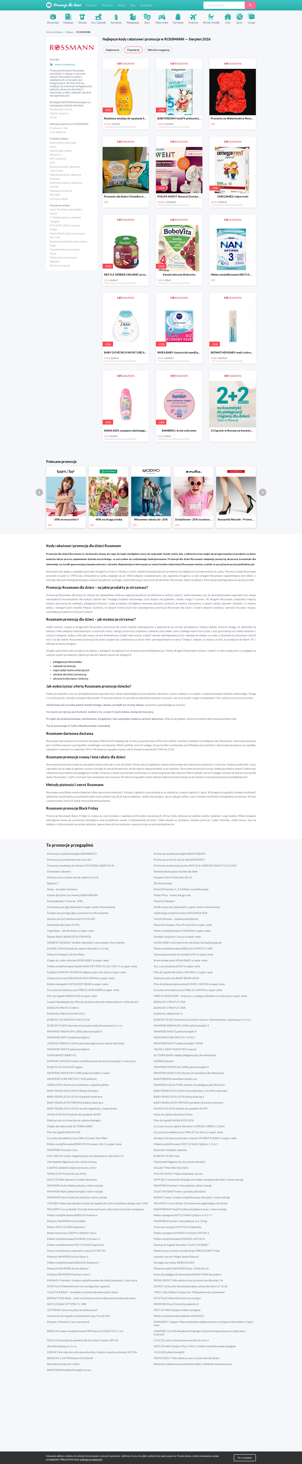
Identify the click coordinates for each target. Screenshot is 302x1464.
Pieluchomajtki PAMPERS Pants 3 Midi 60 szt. (181, 1268)
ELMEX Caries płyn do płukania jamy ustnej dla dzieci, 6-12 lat (191, 1286)
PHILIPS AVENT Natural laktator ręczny (178, 1173)
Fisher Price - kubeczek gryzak (172, 895)
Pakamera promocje (61, 190)
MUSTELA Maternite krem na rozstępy (177, 1298)
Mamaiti (54, 261)
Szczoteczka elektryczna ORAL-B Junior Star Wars (77, 1138)
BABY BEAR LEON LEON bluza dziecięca (179, 1096)
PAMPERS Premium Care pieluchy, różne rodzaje (183, 1185)
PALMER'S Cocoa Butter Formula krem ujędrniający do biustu (190, 1203)
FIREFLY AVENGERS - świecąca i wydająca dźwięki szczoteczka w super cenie (200, 995)
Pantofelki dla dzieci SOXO (63, 924)
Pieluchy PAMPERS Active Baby (66, 1221)
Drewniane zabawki (59, 871)
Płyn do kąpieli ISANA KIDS (63, 1132)
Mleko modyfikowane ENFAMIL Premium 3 (73, 1238)
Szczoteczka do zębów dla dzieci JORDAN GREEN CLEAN (189, 1126)
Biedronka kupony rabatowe (66, 182)
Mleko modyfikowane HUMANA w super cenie (182, 930)
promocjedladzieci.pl (242, 564)
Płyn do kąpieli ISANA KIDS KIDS (174, 1120)
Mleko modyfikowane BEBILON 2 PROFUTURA (183, 948)
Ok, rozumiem (245, 1457)
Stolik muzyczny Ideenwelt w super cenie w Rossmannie (187, 907)
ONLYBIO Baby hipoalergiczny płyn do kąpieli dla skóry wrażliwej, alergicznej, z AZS (97, 1203)
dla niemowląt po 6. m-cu (62, 1346)
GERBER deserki (164, 1061)
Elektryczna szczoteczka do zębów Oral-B (72, 877)
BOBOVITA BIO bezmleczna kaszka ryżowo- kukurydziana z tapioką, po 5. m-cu (202, 1019)
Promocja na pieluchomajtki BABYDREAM (179, 853)
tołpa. (53, 245)
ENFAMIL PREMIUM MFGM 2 (66, 1013)
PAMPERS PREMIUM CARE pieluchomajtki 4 (181, 1067)
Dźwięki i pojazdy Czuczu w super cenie (177, 936)
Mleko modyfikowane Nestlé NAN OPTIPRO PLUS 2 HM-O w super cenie (92, 966)
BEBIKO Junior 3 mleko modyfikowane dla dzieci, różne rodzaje (192, 1197)
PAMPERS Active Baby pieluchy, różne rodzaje (75, 1185)
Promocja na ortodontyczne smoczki (69, 859)
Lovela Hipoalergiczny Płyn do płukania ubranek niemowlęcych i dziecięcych (92, 1001)
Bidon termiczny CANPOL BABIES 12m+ (72, 1232)
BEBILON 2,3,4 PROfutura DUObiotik (70, 1358)
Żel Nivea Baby (163, 883)
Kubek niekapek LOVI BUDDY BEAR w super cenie (77, 984)
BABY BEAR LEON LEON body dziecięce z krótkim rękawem (191, 1090)
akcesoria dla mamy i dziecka (70, 678)
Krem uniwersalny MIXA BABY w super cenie (180, 960)
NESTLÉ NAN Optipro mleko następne (177, 1310)
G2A (52, 162)
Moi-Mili (55, 194)
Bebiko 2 (52, 883)
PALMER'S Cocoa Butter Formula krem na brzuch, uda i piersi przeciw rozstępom (95, 1209)
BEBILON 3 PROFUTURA (169, 1007)
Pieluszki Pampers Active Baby (65, 954)
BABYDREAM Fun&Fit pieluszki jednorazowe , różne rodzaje (190, 1209)
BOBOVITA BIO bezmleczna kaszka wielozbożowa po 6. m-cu (85, 1025)
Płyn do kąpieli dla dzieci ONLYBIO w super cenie (183, 972)
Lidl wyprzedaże (59, 198)
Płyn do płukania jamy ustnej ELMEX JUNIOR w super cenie (189, 984)
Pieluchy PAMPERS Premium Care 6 (68, 1274)
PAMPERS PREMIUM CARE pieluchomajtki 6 (74, 1031)
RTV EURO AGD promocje (65, 225)
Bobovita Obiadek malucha (170, 1150)
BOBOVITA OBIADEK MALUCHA (68, 1019)
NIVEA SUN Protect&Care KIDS (66, 1173)
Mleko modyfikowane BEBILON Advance (72, 1215)
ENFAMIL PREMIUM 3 (168, 1013)
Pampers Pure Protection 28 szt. (173, 877)
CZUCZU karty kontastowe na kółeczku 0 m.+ (181, 1340)
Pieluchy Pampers (164, 901)
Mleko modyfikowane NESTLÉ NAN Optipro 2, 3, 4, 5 (186, 1144)
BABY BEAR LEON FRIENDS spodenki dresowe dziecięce (188, 1102)
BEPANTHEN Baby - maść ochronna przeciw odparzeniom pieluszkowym (91, 1298)
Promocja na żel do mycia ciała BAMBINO (179, 859)
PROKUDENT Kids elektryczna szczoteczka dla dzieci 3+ (188, 1280)
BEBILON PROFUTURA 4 (63, 1007)
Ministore (55, 154)
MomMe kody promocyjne (65, 249)
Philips (53, 229)
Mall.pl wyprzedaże (61, 150)
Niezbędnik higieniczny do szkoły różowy (72, 1161)
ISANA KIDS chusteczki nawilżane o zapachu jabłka (78, 1084)
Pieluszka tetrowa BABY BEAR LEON (176, 978)
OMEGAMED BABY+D (61, 1055)
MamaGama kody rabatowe (65, 174)
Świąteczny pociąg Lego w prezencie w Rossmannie (77, 912)
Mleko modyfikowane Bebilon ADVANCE (179, 1315)
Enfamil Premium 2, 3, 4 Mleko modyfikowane (181, 889)
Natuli (53, 213)
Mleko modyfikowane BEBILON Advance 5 (73, 1262)
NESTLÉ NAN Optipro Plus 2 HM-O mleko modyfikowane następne (195, 1346)
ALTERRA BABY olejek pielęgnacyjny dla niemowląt (185, 1055)
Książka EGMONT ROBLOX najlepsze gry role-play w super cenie (86, 972)
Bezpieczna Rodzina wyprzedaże (68, 241)
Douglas (55, 221)
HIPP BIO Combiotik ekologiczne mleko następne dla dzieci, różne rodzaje (198, 1179)
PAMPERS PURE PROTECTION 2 (174, 1037)
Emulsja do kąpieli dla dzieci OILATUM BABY (181, 1244)
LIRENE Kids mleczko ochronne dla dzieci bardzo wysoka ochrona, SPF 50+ (92, 1352)
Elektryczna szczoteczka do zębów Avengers (74, 1120)
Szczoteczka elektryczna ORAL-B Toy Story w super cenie (188, 1132)
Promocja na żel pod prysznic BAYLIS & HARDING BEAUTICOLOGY (195, 865)
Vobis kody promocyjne (63, 142)
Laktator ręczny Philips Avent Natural (176, 1256)
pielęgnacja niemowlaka (67, 661)
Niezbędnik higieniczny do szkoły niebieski (179, 1161)
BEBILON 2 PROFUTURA (169, 1001)
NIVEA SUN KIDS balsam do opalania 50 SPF (181, 1108)
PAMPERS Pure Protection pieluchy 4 (176, 1304)
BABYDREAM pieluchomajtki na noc (69, 1369)
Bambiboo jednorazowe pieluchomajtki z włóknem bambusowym (193, 1364)
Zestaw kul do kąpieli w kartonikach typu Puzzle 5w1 (78, 1315)
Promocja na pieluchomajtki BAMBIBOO (72, 853)
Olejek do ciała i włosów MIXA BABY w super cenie (78, 960)
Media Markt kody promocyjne (67, 233)
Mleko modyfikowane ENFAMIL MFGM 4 (179, 1238)
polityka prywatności (91, 1459)
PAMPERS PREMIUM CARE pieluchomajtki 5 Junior (78, 1072)
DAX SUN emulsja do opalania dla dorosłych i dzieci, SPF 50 (82, 1340)
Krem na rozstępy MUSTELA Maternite (177, 1227)
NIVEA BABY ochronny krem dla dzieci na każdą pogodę (187, 942)
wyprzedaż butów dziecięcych (71, 670)
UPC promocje (58, 158)
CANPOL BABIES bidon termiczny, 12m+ (72, 1167)
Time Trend (56, 170)
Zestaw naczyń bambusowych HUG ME (71, 918)
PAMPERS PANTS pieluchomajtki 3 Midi (178, 1043)
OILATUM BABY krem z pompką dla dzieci (180, 1191)
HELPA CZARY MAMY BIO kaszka (175, 1049)
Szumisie (55, 178)
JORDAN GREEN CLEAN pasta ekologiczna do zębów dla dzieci (86, 1043)
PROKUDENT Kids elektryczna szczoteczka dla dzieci (187, 1358)
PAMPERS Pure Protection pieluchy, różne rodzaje (77, 1197)
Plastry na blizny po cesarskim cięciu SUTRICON (76, 1250)
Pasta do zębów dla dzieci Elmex (173, 1114)
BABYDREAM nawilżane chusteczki (175, 1078)
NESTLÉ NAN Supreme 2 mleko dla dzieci (72, 1179)
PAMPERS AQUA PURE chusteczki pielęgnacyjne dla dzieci (189, 1084)
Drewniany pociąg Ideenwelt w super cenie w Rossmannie (81, 907)
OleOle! (54, 186)
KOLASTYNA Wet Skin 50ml (171, 1167)
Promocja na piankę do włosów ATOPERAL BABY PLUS (80, 865)
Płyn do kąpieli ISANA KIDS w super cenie (72, 995)
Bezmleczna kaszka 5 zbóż (63, 1364)
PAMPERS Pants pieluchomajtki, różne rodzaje (75, 1191)
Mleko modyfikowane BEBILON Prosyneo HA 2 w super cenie (84, 1144)
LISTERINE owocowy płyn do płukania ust (72, 1310)
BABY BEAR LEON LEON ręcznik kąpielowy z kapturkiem (82, 1108)
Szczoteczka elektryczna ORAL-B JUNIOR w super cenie (188, 990)
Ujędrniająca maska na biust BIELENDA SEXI (180, 912)
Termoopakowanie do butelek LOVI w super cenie (183, 954)
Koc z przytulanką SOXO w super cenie (177, 966)
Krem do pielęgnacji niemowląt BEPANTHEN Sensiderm (187, 1274)
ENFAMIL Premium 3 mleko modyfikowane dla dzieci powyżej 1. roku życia (92, 1280)
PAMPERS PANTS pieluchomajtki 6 (68, 1049)
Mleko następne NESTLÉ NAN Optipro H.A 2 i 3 (183, 1215)
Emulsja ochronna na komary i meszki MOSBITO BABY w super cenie (195, 1138)
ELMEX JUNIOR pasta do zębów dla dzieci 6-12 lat (78, 948)
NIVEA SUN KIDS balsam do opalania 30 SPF (74, 1114)
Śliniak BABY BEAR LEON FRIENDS (69, 936)
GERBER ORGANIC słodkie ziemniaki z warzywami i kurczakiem (86, 942)
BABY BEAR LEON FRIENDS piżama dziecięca (75, 1102)
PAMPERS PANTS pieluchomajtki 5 (68, 1037)
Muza (53, 146)
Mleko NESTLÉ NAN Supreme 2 (66, 1227)
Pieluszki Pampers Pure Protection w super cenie (183, 924)
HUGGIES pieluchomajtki (169, 1352)
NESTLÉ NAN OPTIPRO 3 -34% (66, 1304)
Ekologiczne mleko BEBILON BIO (174, 1262)
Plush (53, 253)
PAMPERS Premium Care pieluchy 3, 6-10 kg (180, 1221)
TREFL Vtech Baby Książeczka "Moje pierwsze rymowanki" (189, 1292)
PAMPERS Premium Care (62, 1150)
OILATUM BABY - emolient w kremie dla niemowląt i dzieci (82, 1292)
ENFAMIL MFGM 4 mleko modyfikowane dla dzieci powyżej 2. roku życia (91, 1061)
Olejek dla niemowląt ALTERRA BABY (70, 1126)
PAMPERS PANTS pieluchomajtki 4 (175, 1031)
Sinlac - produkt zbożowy (62, 889)
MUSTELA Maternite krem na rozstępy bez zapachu (78, 1286)
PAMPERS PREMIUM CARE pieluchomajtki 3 (181, 1025)
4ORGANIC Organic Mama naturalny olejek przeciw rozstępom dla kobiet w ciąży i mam (204, 1323)
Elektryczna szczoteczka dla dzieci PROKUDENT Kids (187, 1250)
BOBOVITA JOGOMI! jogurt (65, 1067)
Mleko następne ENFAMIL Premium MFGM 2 (181, 1232)
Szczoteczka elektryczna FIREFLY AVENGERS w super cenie (83, 990)
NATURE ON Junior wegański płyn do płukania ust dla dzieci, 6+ (85, 1155)
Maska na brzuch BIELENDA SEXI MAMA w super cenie (80, 978)
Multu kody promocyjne (63, 257)
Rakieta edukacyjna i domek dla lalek (176, 871)
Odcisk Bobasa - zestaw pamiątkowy (176, 918)
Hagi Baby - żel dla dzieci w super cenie (70, 930)
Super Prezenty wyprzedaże (66, 209)
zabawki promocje (64, 666)
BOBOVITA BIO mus (166, 1155)
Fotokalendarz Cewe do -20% (64, 901)
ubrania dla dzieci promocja (69, 674)
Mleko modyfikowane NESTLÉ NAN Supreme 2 (75, 1244)
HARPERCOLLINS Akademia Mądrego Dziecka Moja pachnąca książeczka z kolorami (200, 1332)
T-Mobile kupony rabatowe (65, 217)
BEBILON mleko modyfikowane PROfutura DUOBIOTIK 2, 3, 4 (85, 1331)
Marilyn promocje (60, 265)
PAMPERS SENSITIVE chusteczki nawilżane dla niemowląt (189, 1072)
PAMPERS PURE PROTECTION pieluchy (72, 1078)
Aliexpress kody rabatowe (65, 166)
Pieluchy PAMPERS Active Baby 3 (67, 1256)
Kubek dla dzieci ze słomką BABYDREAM (72, 895)
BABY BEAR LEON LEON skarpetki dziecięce (74, 1096)
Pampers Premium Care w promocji (68, 1321)
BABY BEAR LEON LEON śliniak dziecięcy (72, 1090)
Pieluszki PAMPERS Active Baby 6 (68, 1268)
